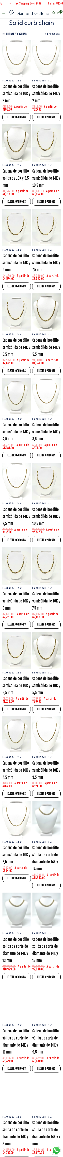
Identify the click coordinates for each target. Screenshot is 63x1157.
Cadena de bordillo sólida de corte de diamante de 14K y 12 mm (45, 950)
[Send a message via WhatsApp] (56, 1150)
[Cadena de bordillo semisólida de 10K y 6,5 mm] (16, 650)
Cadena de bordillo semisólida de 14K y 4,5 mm (16, 432)
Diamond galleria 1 (12, 80)
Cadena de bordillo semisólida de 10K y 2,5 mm (16, 854)
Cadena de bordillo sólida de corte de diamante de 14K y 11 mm (15, 1042)
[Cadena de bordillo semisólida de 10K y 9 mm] (16, 566)
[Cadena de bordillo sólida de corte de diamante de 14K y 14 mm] (46, 819)
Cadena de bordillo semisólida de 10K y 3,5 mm (46, 770)
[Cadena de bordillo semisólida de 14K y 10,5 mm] (46, 143)
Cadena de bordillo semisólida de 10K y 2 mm (16, 93)
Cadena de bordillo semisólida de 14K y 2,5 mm (16, 516)
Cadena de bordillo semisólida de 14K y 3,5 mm (46, 432)
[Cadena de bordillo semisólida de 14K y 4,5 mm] (16, 397)
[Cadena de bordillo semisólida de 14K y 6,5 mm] (16, 312)
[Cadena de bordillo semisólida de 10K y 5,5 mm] (46, 650)
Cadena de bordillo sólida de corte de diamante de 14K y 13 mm (15, 950)
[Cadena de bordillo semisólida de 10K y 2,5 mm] (16, 819)
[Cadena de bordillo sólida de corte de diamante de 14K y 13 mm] (16, 911)
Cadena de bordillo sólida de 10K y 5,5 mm (15, 178)
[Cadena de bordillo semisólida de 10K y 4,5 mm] (16, 735)
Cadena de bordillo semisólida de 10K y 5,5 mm (46, 685)
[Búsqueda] (53, 13)
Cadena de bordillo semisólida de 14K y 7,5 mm (46, 262)
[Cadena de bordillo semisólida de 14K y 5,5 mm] (46, 312)
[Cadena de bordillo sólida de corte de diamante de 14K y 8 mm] (16, 1094)
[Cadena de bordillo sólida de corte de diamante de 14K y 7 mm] (46, 1094)
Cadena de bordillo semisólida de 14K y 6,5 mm (16, 347)
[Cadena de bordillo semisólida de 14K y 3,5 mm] (46, 397)
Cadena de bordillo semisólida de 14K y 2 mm (46, 93)
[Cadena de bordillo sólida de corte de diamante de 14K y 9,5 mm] (46, 1003)
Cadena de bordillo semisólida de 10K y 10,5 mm (46, 516)
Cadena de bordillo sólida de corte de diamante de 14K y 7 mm (46, 1133)
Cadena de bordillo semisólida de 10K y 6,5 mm (16, 685)
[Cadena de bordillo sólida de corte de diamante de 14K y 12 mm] (46, 911)
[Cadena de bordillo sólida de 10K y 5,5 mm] (16, 143)
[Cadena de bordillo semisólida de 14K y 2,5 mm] (16, 481)
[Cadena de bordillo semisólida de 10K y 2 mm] (16, 58)
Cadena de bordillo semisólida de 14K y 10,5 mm (46, 178)
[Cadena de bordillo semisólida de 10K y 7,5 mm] (46, 566)
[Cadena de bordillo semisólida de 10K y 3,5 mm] (46, 735)
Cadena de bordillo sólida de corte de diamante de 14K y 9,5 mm (45, 1042)
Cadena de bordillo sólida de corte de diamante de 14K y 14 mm (45, 858)
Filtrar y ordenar (16, 33)
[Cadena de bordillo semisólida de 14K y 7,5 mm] (46, 227)
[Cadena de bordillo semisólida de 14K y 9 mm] (16, 227)
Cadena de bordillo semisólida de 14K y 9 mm (16, 262)
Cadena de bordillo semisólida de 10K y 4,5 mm (16, 770)
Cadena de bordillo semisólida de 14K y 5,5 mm (46, 347)
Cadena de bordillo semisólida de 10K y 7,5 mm (46, 601)
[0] (58, 13)
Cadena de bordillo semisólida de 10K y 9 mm (16, 601)
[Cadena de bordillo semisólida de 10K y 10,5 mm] (46, 481)
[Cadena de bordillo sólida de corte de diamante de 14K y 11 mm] (16, 1003)
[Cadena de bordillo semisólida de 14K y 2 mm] (46, 58)
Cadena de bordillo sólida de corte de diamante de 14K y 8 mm (15, 1133)
